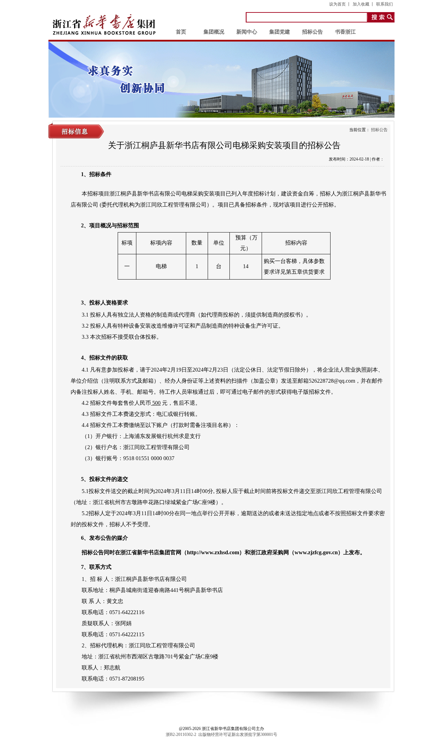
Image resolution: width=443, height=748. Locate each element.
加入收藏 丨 (363, 4)
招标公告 (312, 32)
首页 (181, 32)
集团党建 (279, 32)
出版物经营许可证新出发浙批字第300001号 (237, 734)
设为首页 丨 (340, 4)
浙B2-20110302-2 (181, 734)
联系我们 (384, 4)
